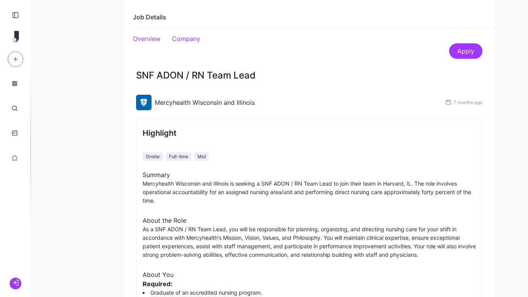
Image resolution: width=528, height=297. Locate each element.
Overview (146, 39)
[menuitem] (14, 83)
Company (186, 39)
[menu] (15, 120)
